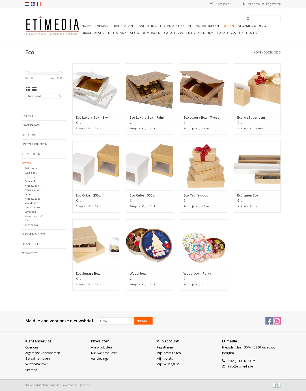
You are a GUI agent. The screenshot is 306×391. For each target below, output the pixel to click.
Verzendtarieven (37, 364)
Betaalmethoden (37, 358)
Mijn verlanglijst (167, 364)
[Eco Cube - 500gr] (149, 165)
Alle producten (101, 347)
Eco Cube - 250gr (89, 195)
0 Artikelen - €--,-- (226, 4)
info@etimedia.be (241, 366)
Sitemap (31, 370)
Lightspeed (85, 385)
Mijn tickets (164, 358)
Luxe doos (30, 172)
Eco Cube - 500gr (143, 195)
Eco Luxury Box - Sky (92, 117)
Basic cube (30, 168)
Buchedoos (31, 224)
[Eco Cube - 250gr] (95, 165)
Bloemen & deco (252, 26)
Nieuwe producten (104, 353)
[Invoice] (276, 385)
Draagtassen (93, 33)
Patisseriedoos (32, 190)
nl (27, 4)
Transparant (123, 26)
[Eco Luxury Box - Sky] (95, 88)
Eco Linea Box (248, 195)
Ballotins (147, 26)
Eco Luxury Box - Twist (201, 117)
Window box (31, 185)
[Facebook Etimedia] (269, 321)
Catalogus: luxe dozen (237, 33)
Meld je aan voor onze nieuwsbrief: (59, 320)
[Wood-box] (149, 244)
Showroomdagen (145, 33)
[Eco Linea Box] (257, 165)
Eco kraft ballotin (251, 117)
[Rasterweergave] (28, 89)
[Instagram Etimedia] (277, 321)
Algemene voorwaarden (42, 353)
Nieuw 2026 (117, 33)
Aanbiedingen (100, 358)
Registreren (164, 347)
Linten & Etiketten (176, 26)
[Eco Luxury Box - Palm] (149, 88)
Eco (278, 52)
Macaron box (32, 207)
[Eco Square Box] (95, 244)
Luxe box (29, 177)
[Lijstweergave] (34, 89)
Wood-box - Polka (197, 273)
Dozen (228, 26)
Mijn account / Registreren (264, 4)
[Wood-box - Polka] (203, 244)
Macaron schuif (33, 216)
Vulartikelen (207, 26)
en (33, 4)
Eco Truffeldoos (195, 195)
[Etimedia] (52, 25)
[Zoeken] (248, 18)
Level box (30, 211)
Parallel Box (31, 181)
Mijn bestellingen (168, 353)
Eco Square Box (88, 273)
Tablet (28, 194)
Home (86, 26)
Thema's (101, 26)
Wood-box (138, 273)
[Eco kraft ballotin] (257, 88)
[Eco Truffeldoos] (203, 165)
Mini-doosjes (31, 203)
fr (39, 4)
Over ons (32, 347)
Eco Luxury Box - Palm (147, 117)
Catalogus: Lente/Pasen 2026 (188, 33)
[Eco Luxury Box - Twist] (203, 88)
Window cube (32, 198)
